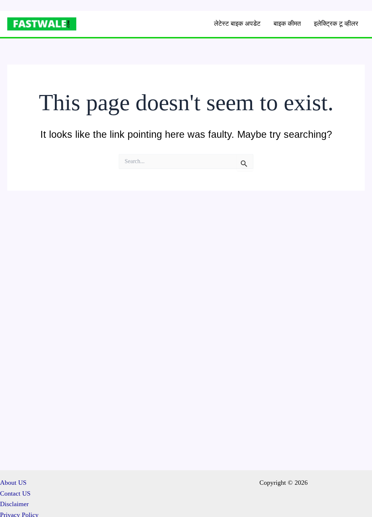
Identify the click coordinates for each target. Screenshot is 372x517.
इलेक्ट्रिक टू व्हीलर (336, 23)
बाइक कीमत (287, 23)
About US (13, 482)
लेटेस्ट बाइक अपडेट (237, 23)
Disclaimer (14, 504)
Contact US (15, 493)
